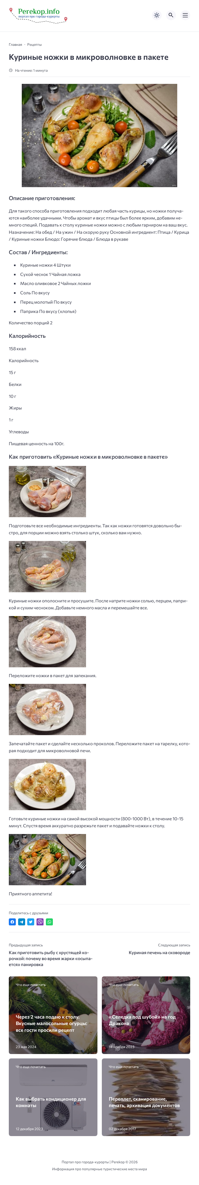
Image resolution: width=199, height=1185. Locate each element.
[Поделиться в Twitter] (30, 921)
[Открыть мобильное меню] (185, 15)
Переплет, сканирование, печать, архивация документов (144, 1102)
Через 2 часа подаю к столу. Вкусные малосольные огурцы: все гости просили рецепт (51, 1023)
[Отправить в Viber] (40, 921)
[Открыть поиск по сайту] (171, 15)
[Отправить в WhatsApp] (49, 921)
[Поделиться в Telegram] (21, 921)
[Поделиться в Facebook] (12, 921)
